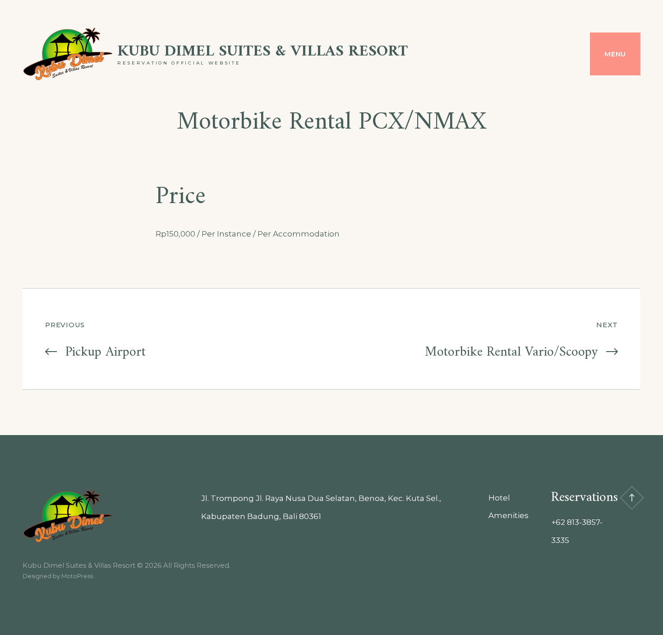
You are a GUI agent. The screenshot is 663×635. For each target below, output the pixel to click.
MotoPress (77, 575)
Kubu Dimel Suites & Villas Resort (262, 51)
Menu (615, 54)
